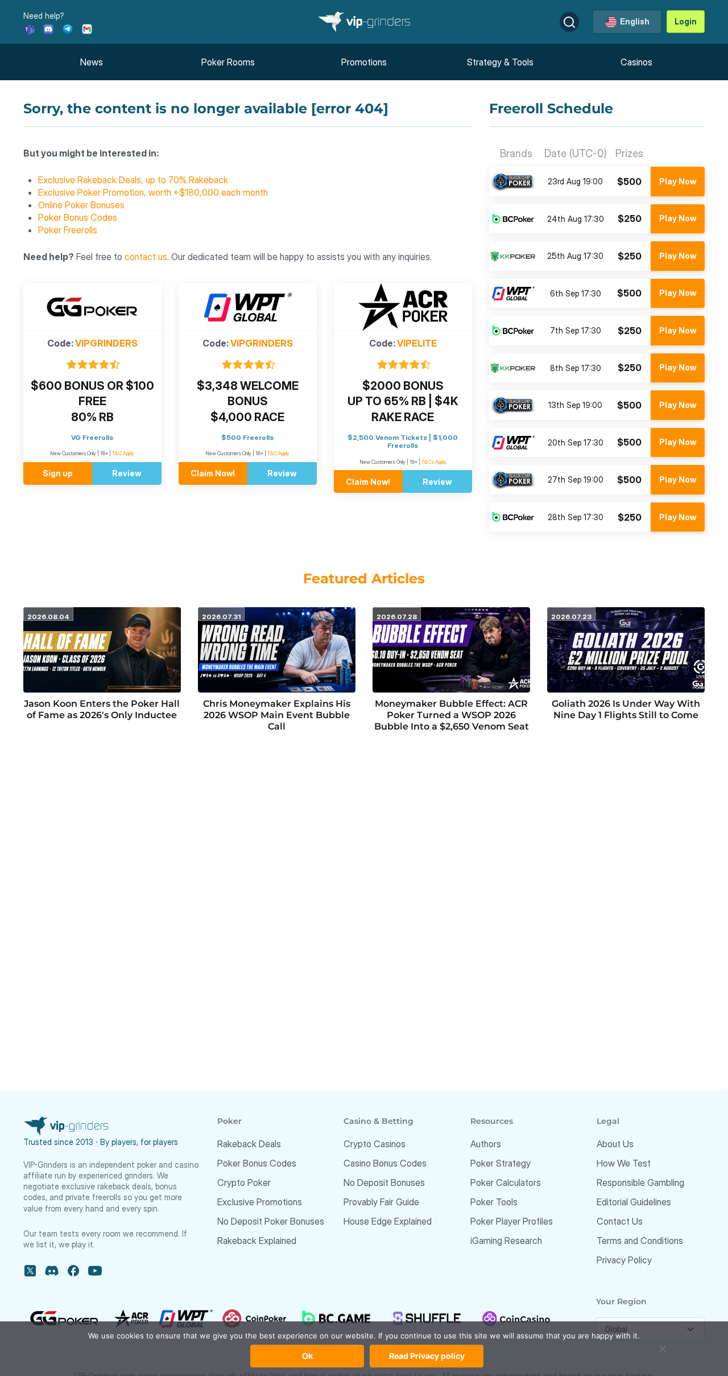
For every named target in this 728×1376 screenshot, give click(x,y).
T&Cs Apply (433, 462)
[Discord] (48, 28)
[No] (662, 1354)
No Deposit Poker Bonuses (270, 1221)
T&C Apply (123, 453)
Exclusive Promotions (259, 1202)
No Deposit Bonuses (384, 1182)
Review (126, 473)
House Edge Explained (388, 1221)
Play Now (677, 181)
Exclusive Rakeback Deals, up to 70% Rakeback (133, 180)
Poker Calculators (505, 1182)
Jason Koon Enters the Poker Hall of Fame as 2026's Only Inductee (102, 709)
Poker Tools (494, 1202)
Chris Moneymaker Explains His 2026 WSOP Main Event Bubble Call (276, 715)
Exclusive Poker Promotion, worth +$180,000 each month (153, 192)
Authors (485, 1144)
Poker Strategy (500, 1163)
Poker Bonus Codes (77, 217)
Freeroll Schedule (551, 109)
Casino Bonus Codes (385, 1163)
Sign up (58, 473)
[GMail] (87, 28)
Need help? (43, 15)
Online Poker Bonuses (81, 205)
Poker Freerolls (67, 230)
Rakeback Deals (249, 1144)
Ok (307, 1356)
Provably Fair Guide (381, 1202)
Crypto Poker (244, 1182)
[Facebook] (73, 1271)
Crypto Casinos (375, 1144)
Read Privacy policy (427, 1356)
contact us (146, 256)
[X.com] (30, 1271)
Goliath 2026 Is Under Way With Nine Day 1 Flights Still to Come (626, 709)
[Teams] (29, 28)
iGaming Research (506, 1240)
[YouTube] (95, 1271)
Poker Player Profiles (511, 1221)
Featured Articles (364, 578)
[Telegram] (67, 28)
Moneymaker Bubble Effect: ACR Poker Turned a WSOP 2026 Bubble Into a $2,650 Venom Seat (451, 715)
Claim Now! (213, 473)
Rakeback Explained (256, 1240)
